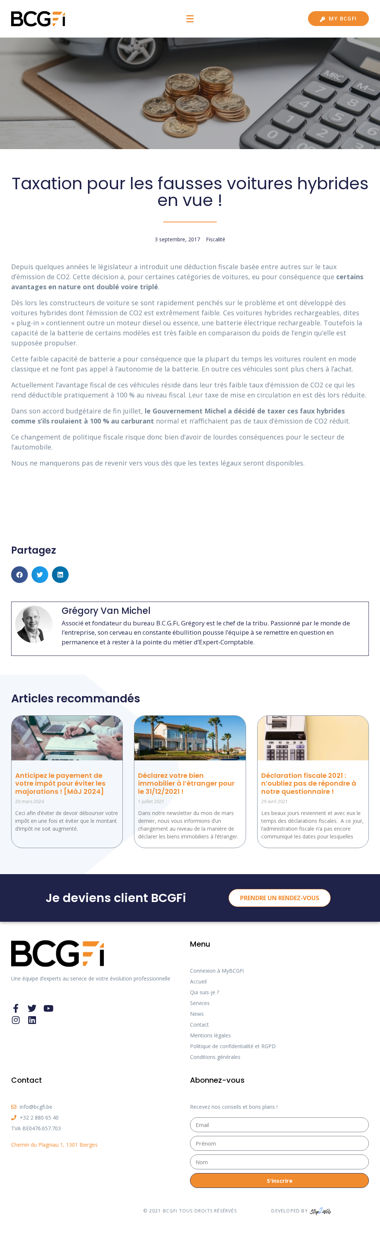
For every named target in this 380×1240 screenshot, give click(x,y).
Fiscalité (215, 239)
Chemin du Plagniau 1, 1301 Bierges (54, 1144)
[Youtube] (48, 1008)
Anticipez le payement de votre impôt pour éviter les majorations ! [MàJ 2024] (60, 783)
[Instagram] (15, 1019)
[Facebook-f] (15, 1008)
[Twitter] (31, 1008)
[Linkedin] (31, 1019)
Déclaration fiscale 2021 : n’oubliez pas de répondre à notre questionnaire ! (308, 783)
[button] (19, 574)
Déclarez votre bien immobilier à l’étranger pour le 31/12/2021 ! (186, 783)
